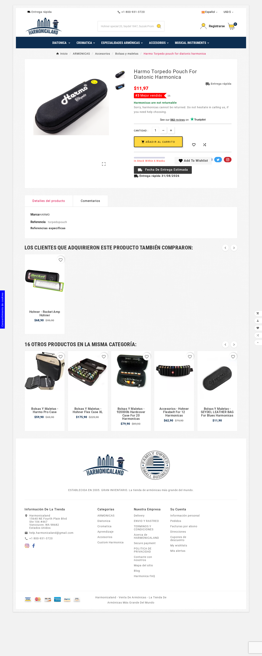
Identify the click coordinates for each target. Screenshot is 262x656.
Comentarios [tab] (90, 201)
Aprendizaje (105, 531)
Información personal (185, 515)
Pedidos (175, 520)
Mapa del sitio (143, 565)
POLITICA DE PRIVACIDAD (143, 550)
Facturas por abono (183, 526)
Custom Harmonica (110, 542)
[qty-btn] (171, 130)
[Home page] (106, 464)
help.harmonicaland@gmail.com (51, 532)
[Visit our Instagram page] (27, 546)
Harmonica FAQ (144, 576)
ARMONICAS (106, 515)
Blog (137, 570)
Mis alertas (177, 550)
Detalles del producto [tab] (48, 201)
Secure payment (145, 543)
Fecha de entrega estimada (163, 170)
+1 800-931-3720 (131, 12)
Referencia (38, 222)
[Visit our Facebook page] (34, 546)
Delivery (139, 515)
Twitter (218, 159)
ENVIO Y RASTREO (146, 520)
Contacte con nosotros (143, 558)
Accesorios (104, 537)
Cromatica (104, 526)
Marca (34, 214)
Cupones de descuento (178, 538)
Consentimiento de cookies (2, 309)
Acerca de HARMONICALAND (146, 536)
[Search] (159, 26)
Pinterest (228, 159)
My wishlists (178, 545)
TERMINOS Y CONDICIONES (143, 528)
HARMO (44, 214)
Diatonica (103, 520)
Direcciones (178, 531)
